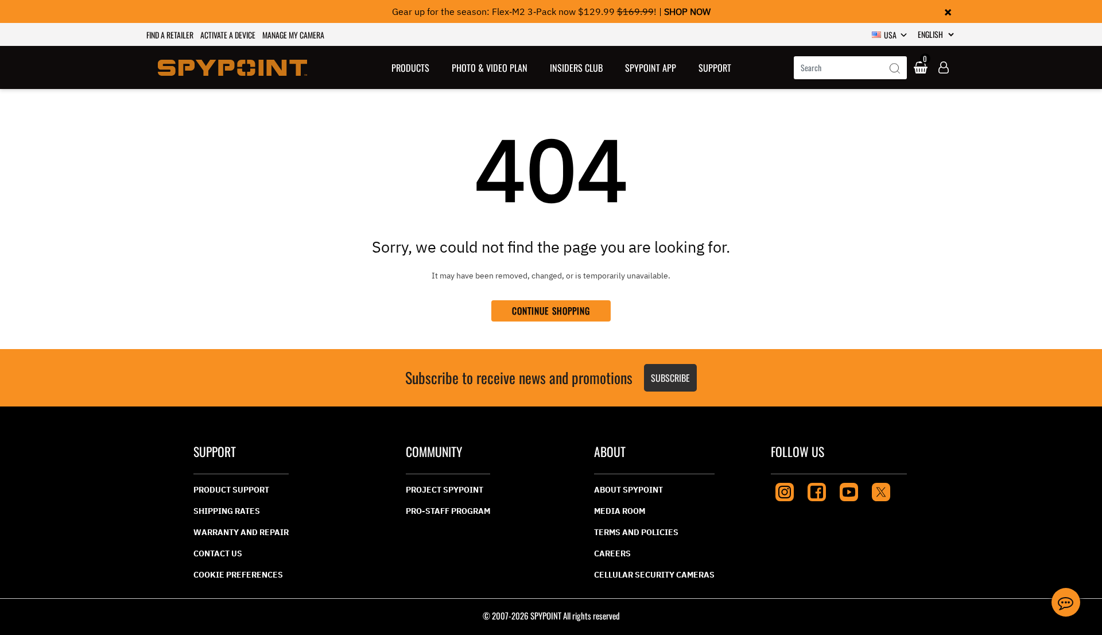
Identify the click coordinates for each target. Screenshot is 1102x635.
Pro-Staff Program (448, 511)
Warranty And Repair (241, 532)
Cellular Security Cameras (654, 575)
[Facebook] (817, 491)
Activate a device (227, 35)
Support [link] (715, 68)
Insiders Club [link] (576, 68)
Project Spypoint (444, 490)
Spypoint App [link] (650, 68)
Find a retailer (169, 35)
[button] (411, 67)
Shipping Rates (226, 511)
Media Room (619, 511)
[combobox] (850, 67)
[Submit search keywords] (895, 68)
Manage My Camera (293, 35)
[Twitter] (881, 491)
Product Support (231, 490)
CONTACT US (217, 553)
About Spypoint (628, 490)
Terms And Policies (636, 532)
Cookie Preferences (238, 575)
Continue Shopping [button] (551, 311)
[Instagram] (784, 491)
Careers (612, 553)
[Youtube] (849, 491)
